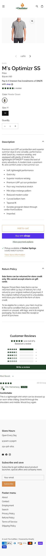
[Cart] (42, 6)
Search (5, 509)
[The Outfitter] (22, 6)
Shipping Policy (9, 526)
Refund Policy (8, 517)
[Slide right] (30, 56)
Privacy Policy (8, 513)
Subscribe (8, 484)
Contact (5, 501)
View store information (15, 255)
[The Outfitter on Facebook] (6, 454)
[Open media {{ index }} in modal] (19, 30)
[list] (23, 35)
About (5, 497)
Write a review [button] (23, 367)
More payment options (23, 242)
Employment (8, 505)
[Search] (37, 6)
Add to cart (23, 228)
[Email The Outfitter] (3, 454)
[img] (6, 383)
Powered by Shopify (26, 539)
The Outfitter (12, 539)
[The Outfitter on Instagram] (10, 454)
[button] (8, 88)
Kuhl (4, 63)
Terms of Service (9, 522)
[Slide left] (16, 56)
